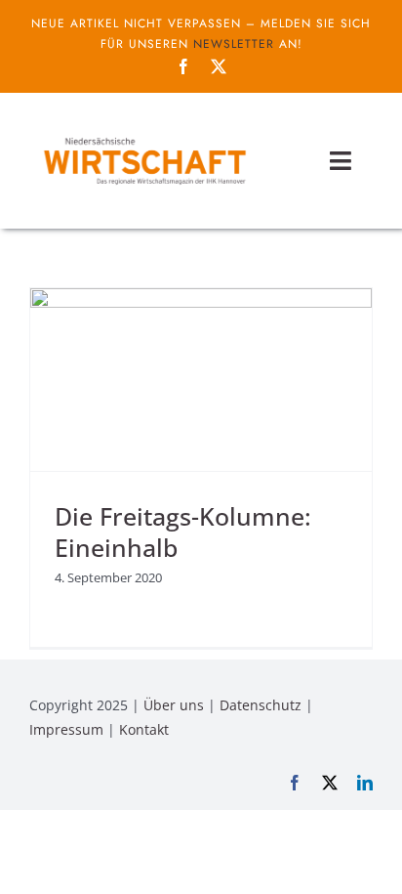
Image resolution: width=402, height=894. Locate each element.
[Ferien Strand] (144, 136)
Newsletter (233, 44)
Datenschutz (261, 705)
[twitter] (218, 66)
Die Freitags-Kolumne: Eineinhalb (183, 532)
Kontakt (144, 729)
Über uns (173, 705)
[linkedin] (365, 782)
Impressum (66, 729)
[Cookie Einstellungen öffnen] (35, 868)
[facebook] (183, 66)
